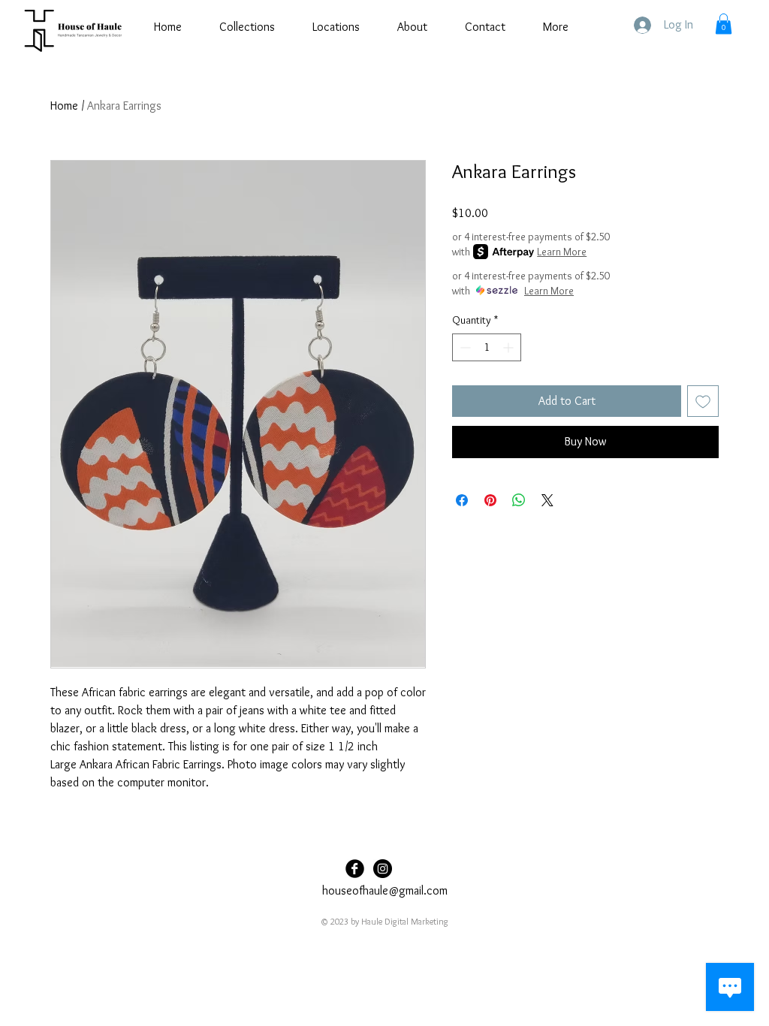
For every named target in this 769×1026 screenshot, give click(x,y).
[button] (723, 24)
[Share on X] (547, 500)
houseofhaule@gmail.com (385, 890)
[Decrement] (463, 347)
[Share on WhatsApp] (519, 500)
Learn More (562, 251)
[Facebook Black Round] (354, 868)
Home (64, 105)
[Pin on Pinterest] (490, 500)
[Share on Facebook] (462, 500)
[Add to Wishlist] (703, 401)
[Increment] (509, 347)
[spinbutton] (486, 347)
